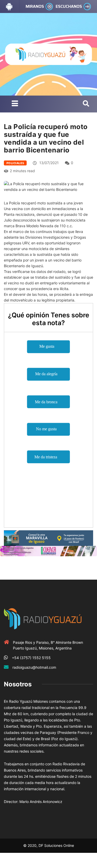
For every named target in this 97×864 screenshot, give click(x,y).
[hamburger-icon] (15, 104)
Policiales (15, 163)
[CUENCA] (48, 550)
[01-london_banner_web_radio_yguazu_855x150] (48, 537)
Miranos (35, 6)
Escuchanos (69, 6)
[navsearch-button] (86, 104)
